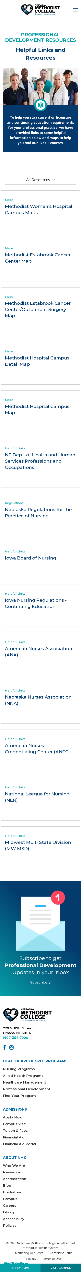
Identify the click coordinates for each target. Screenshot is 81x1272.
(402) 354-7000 (15, 1038)
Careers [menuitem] (9, 1205)
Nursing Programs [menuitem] (19, 1069)
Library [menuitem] (9, 1212)
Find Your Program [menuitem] (19, 1096)
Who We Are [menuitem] (14, 1165)
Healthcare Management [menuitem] (24, 1082)
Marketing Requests (29, 1253)
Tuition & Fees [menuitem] (15, 1131)
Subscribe (39, 982)
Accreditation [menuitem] (14, 1179)
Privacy (31, 1259)
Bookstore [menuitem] (12, 1192)
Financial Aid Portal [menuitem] (19, 1144)
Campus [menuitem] (10, 1199)
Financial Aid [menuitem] (14, 1137)
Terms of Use (52, 1259)
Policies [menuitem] (10, 1225)
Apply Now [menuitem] (12, 1117)
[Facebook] (5, 1047)
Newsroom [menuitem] (13, 1172)
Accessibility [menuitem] (13, 1219)
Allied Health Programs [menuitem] (23, 1076)
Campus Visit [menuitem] (14, 1124)
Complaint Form (61, 1253)
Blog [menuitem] (7, 1185)
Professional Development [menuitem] (26, 1089)
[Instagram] (12, 1047)
